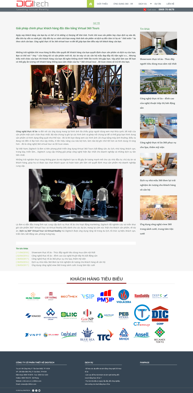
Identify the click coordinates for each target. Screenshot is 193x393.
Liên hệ (170, 4)
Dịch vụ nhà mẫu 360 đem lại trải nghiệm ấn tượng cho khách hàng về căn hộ (60, 262)
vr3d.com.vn (26, 381)
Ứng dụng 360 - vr (123, 4)
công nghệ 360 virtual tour (39, 144)
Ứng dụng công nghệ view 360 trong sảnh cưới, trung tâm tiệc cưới (55, 265)
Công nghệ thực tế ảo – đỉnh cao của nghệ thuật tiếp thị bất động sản (56, 255)
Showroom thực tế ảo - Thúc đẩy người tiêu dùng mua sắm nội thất (55, 252)
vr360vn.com (36, 381)
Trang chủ (90, 4)
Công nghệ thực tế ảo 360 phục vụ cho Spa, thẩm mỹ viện (51, 258)
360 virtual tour (62, 41)
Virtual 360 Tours (85, 148)
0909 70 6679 (161, 9)
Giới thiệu (102, 4)
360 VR (96, 23)
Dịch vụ (143, 4)
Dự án (158, 4)
